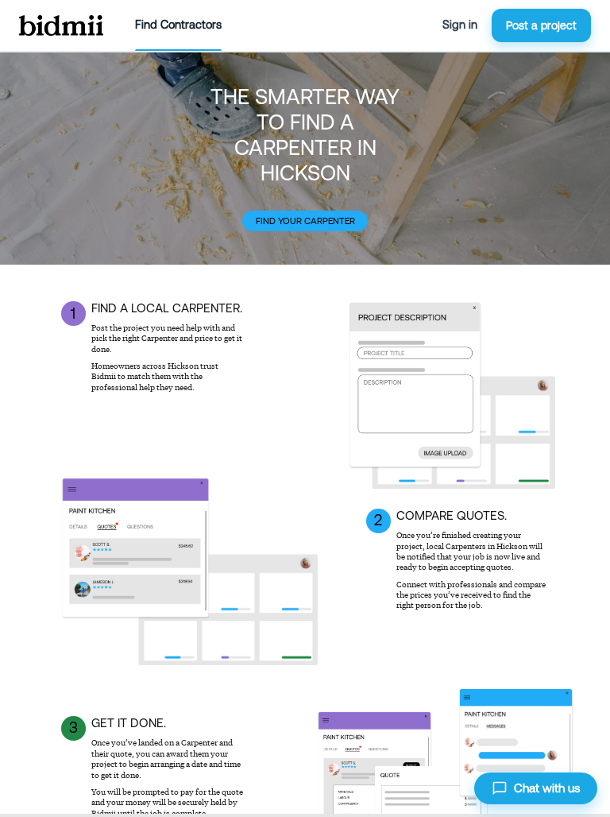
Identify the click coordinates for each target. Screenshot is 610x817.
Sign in (459, 24)
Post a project (541, 25)
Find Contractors (178, 24)
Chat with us (547, 788)
